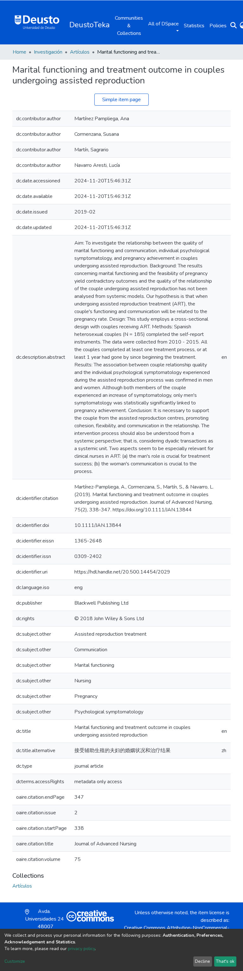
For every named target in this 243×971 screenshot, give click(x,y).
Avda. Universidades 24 (44, 923)
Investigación (48, 52)
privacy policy (81, 949)
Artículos (80, 52)
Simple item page (121, 99)
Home (19, 52)
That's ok (225, 961)
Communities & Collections (129, 26)
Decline (202, 961)
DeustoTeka (89, 25)
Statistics (194, 25)
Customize (14, 961)
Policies (218, 25)
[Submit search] (233, 26)
